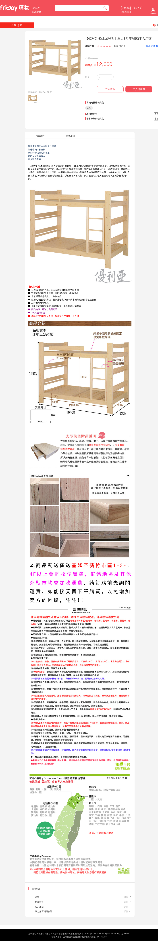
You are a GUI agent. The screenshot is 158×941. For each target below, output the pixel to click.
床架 (89, 108)
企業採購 (126, 8)
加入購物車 (139, 89)
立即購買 (110, 89)
